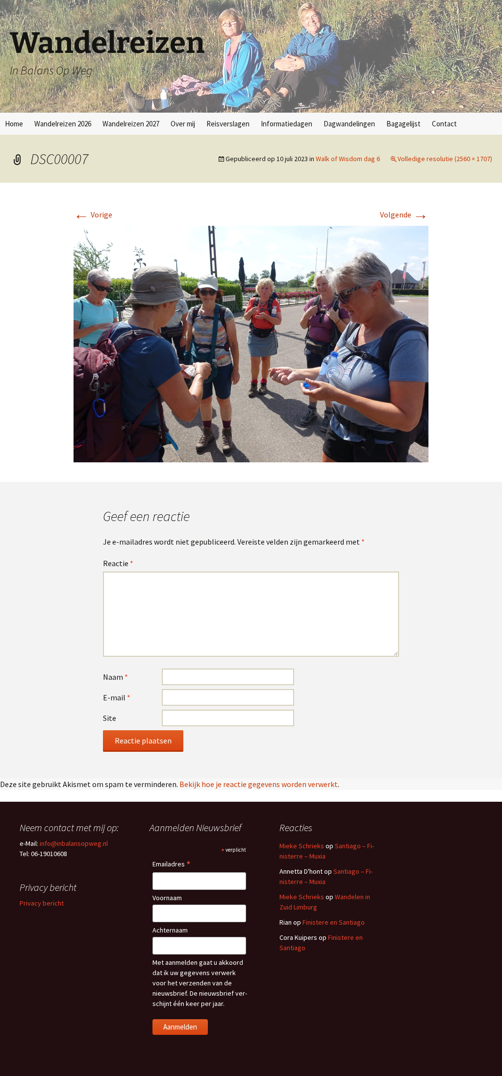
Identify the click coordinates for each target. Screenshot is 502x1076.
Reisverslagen (228, 123)
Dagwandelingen (349, 123)
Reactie (118, 563)
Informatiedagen (286, 123)
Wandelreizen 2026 (62, 123)
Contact (444, 123)
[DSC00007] (251, 343)
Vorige (93, 214)
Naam (115, 677)
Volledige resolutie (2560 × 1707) (445, 158)
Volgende (404, 214)
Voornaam (167, 897)
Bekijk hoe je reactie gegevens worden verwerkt (258, 784)
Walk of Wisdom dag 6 (348, 158)
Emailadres (171, 865)
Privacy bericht (42, 903)
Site (109, 718)
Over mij (183, 123)
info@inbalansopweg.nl (74, 843)
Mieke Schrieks (301, 845)
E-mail (116, 697)
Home (14, 123)
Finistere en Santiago (333, 922)
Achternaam (170, 930)
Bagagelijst (403, 123)
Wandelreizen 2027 (130, 123)
